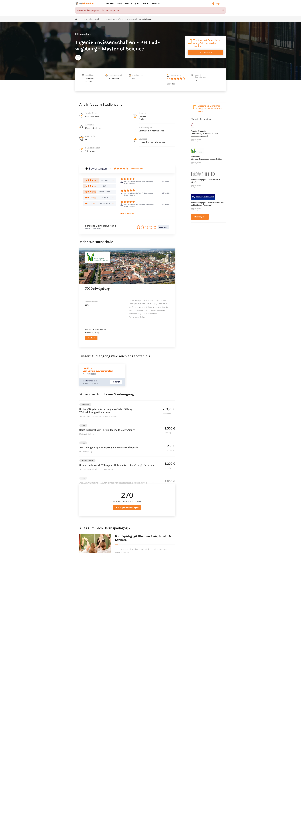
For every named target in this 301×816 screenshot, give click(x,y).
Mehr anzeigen (128, 213)
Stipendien (108, 3)
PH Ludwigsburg (97, 289)
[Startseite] (85, 3)
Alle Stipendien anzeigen (127, 507)
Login (218, 3)
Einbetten (171, 84)
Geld (119, 3)
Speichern (78, 58)
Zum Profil (91, 338)
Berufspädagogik (130, 19)
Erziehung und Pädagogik (89, 19)
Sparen (128, 3)
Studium (156, 3)
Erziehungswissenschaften (111, 19)
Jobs (137, 3)
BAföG (146, 3)
